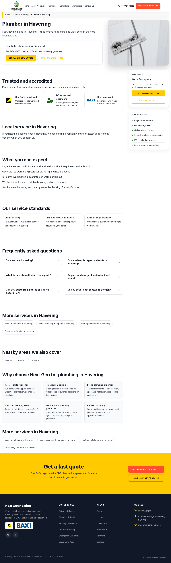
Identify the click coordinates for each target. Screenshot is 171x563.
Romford (101, 535)
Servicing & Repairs (68, 517)
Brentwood (102, 529)
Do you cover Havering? (19, 260)
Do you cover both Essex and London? (89, 289)
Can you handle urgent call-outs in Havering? (87, 262)
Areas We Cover (38, 6)
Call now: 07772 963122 (148, 101)
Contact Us (89, 6)
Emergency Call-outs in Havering (20, 448)
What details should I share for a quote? (29, 275)
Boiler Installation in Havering (18, 323)
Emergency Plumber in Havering (19, 331)
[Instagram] (15, 535)
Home (26, 6)
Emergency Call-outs (68, 535)
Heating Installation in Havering (95, 323)
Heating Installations (68, 523)
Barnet (21, 360)
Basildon (100, 542)
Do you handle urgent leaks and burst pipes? (88, 277)
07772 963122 (144, 511)
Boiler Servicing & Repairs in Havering (56, 323)
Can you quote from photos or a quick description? (27, 291)
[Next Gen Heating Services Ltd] (17, 6)
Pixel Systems (160, 558)
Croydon (35, 360)
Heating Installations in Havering (97, 440)
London (100, 517)
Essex (99, 511)
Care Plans (64, 6)
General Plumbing (21, 14)
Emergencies (76, 6)
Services (52, 6)
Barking (8, 360)
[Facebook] (8, 535)
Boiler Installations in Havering (19, 440)
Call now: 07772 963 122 (52, 58)
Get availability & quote (21, 58)
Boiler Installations (67, 511)
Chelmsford (102, 523)
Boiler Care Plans (66, 542)
